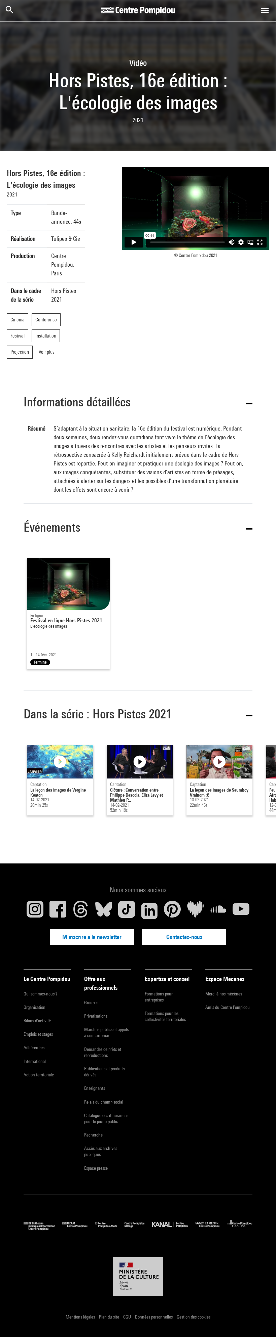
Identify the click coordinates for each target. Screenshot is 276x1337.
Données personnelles (154, 1317)
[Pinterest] (172, 911)
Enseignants (94, 1088)
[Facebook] (57, 911)
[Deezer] (195, 911)
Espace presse (96, 1168)
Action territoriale (39, 1074)
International (35, 1061)
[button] (138, 403)
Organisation (34, 1007)
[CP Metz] (110, 1228)
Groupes (91, 1002)
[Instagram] (35, 911)
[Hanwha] (239, 1228)
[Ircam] (78, 1228)
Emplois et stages (38, 1034)
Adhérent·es (34, 1047)
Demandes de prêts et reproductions (102, 1052)
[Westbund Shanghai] (211, 1228)
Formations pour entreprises (159, 996)
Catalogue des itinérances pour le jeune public (106, 1118)
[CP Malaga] (138, 1228)
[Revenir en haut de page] (260, 1321)
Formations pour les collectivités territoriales (165, 1016)
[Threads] (80, 911)
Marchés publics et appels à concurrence (106, 1032)
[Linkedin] (149, 911)
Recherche (93, 1135)
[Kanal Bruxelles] (173, 1228)
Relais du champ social (103, 1102)
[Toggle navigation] (265, 10)
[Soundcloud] (218, 911)
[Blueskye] (103, 911)
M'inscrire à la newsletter (92, 936)
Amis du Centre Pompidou (227, 1007)
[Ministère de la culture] (138, 1276)
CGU (127, 1317)
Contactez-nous (184, 936)
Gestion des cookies (193, 1317)
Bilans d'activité (37, 1020)
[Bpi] (43, 1228)
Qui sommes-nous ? (40, 993)
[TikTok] (126, 911)
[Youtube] (241, 911)
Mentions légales (81, 1317)
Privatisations (95, 1016)
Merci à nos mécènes (223, 993)
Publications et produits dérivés (104, 1071)
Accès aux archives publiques (100, 1151)
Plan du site (109, 1317)
